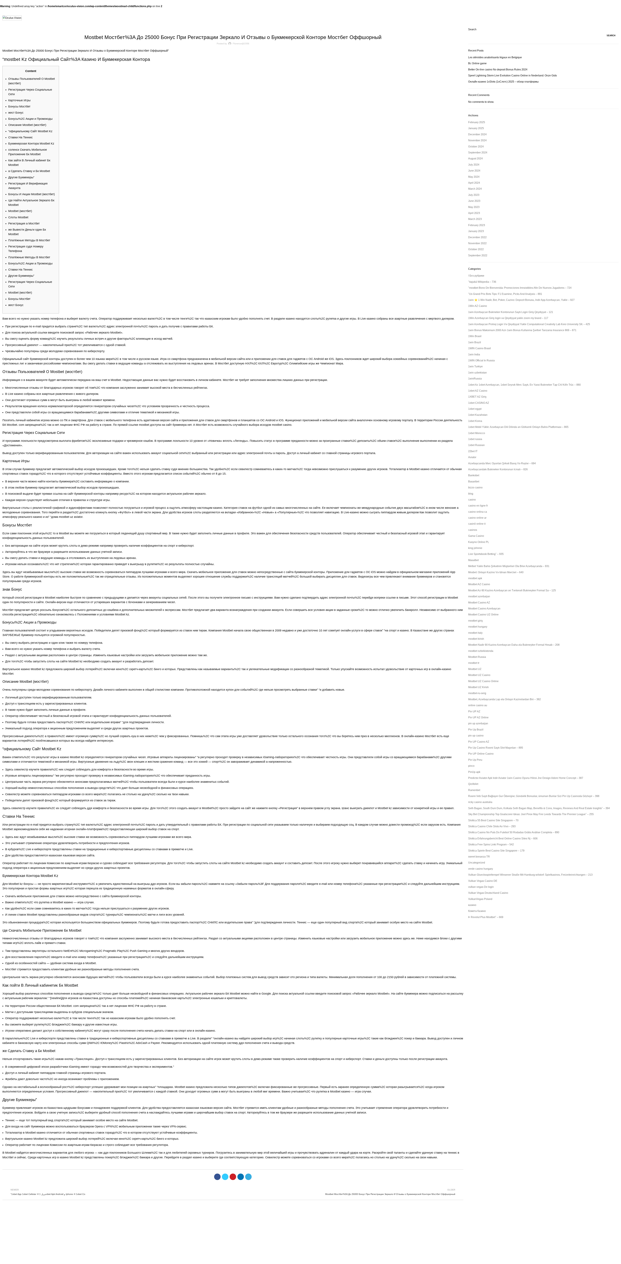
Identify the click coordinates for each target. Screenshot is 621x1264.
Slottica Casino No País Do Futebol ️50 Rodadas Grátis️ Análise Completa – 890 (513, 832)
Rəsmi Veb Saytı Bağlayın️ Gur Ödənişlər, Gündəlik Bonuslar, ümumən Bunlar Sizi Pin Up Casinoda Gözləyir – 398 (533, 796)
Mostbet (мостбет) (20, 211)
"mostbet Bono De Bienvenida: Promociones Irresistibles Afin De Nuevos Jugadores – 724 (520, 287)
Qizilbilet (473, 784)
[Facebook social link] (217, 1177)
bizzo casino (475, 487)
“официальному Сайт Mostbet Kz (30, 131)
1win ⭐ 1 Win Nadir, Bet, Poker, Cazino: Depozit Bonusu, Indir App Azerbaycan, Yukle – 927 (521, 300)
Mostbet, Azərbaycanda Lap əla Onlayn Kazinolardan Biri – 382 (504, 699)
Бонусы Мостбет (19, 106)
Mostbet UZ (474, 669)
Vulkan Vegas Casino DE (482, 881)
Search (472, 29)
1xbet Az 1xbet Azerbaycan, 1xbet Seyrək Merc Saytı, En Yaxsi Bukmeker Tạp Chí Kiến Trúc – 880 (524, 384)
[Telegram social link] (248, 1177)
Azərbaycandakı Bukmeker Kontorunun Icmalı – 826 (498, 469)
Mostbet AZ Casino (479, 584)
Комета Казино (477, 911)
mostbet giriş (475, 620)
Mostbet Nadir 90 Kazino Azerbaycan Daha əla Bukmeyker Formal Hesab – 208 (514, 644)
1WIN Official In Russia (481, 360)
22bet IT (473, 451)
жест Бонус (15, 112)
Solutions (213, 1237)
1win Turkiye (475, 366)
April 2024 (474, 182)
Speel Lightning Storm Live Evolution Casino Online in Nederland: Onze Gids (512, 75)
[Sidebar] (4, 1260)
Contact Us (214, 1231)
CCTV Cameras (423, 1231)
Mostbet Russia (477, 657)
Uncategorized (476, 862)
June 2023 (474, 201)
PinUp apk (474, 772)
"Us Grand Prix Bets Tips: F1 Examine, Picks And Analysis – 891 (505, 294)
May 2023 (473, 207)
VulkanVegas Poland (480, 899)
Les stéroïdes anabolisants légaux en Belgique (495, 57)
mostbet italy (475, 632)
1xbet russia (475, 439)
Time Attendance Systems (428, 1226)
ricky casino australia (480, 802)
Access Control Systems (427, 1248)
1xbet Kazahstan (477, 414)
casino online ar (477, 517)
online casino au (477, 705)
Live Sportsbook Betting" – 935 (486, 554)
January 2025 (476, 128)
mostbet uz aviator (70, 516)
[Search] (617, 18)
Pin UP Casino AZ (478, 741)
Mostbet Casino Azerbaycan (484, 608)
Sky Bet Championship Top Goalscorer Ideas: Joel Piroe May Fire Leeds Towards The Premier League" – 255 (531, 814)
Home (212, 1226)
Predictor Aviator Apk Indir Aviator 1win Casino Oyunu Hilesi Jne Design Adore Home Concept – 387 (525, 778)
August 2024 (475, 158)
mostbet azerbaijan (479, 596)
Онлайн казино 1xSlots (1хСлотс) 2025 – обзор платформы (503, 81)
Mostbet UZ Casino (479, 675)
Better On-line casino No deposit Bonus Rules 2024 (497, 69)
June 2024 (474, 170)
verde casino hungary (480, 868)
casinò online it (476, 523)
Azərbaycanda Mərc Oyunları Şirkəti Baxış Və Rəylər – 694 (502, 463)
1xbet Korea (475, 421)
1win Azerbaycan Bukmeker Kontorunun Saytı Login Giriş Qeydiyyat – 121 (510, 312)
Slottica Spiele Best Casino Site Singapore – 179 (496, 850)
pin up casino (476, 735)
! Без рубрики (476, 275)
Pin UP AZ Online (478, 717)
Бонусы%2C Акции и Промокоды (30, 118)
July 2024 (473, 164)
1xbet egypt (474, 408)
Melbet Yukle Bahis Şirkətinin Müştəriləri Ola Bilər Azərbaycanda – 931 (508, 566)
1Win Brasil (474, 336)
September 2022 (477, 255)
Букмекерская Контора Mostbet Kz (31, 143)
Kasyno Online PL (478, 542)
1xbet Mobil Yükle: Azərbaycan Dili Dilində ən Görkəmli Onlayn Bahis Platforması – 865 (518, 427)
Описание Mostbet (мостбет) (27, 125)
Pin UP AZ (474, 711)
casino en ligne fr (478, 505)
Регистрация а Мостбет (24, 223)
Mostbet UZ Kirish (478, 687)
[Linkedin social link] (240, 1177)
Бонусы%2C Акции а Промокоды (30, 263)
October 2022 (476, 249)
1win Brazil (474, 342)
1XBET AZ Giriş (477, 396)
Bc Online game (477, 63)
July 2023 (473, 195)
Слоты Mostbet (18, 217)
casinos (472, 530)
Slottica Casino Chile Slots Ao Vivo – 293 (492, 826)
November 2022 (477, 243)
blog (470, 493)
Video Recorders (423, 1237)
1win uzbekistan (477, 372)
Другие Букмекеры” (21, 177)
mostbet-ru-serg (477, 693)
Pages (213, 1220)
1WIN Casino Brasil (479, 348)
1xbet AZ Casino (477, 390)
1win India (474, 354)
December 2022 (477, 237)
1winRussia (475, 378)
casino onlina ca (477, 511)
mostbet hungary (477, 626)
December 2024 (477, 134)
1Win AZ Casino (477, 306)
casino (472, 499)
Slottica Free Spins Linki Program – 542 (491, 844)
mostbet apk (233, 29)
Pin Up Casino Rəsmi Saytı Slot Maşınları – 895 (495, 747)
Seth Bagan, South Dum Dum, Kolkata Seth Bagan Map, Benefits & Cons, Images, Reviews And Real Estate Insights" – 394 (539, 808)
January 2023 (476, 231)
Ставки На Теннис (20, 137)
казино (472, 905)
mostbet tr (473, 663)
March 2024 (475, 188)
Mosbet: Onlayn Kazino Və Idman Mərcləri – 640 (495, 572)
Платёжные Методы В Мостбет (29, 240)
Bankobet (473, 475)
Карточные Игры (19, 100)
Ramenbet (474, 790)
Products (421, 1220)
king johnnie (475, 548)
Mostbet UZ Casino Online (483, 681)
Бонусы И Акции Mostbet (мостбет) (31, 194)
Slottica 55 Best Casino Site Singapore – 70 (493, 820)
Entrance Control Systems (428, 1243)
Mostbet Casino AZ (479, 602)
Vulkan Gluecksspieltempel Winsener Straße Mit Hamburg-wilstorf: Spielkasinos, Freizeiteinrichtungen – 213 (530, 874)
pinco (471, 765)
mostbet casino (281, 424)
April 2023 (474, 213)
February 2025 (476, 122)
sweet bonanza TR (479, 856)
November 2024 (477, 140)
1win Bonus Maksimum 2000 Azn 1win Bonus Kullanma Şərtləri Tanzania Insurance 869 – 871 (522, 330)
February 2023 (476, 225)
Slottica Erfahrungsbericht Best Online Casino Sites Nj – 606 (503, 838)
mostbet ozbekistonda (480, 651)
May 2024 (473, 176)
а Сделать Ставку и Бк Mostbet (29, 171)
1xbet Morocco (476, 433)
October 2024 (476, 146)
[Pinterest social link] (233, 1177)
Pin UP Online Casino (481, 753)
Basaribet (473, 481)
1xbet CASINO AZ (478, 402)
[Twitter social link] (225, 1177)
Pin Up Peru (475, 759)
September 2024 (477, 152)
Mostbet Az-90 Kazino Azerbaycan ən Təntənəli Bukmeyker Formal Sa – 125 (512, 590)
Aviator (472, 457)
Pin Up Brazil (475, 729)
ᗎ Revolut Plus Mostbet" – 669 (485, 917)
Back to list (232, 1191)
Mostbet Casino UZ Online (483, 614)
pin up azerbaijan (478, 723)
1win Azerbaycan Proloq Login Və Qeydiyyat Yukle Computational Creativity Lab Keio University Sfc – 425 (529, 324)
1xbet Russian (476, 445)
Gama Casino (476, 536)
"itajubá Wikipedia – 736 (482, 281)
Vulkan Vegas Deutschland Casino (488, 892)
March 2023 (475, 219)
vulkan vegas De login (481, 886)
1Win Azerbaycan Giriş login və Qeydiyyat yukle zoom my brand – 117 (508, 318)
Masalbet (473, 560)
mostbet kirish (476, 638)
